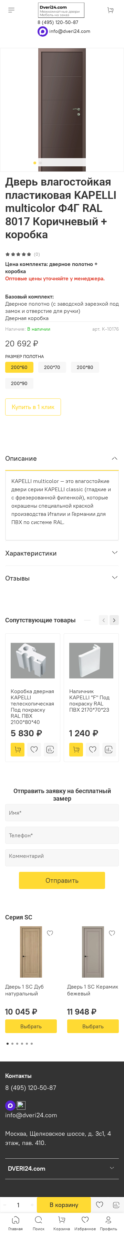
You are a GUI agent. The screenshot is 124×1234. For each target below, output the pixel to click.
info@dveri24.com (69, 31)
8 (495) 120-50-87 (58, 22)
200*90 (19, 383)
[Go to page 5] (27, 1044)
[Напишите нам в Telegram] (21, 1105)
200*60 (19, 367)
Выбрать (31, 1026)
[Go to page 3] (17, 1044)
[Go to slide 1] (34, 163)
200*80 (85, 367)
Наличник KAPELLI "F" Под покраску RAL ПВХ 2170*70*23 (89, 700)
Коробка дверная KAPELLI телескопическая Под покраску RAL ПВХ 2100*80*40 (32, 706)
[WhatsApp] (43, 31)
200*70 (52, 367)
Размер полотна (24, 356)
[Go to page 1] (8, 1044)
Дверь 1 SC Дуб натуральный (24, 990)
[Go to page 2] (12, 1044)
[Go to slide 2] (40, 163)
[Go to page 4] (22, 1044)
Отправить (62, 880)
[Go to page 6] (32, 1044)
